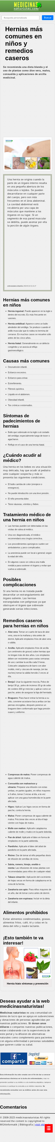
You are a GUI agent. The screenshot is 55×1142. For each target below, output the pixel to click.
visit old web (42, 1124)
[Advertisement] (27, 108)
